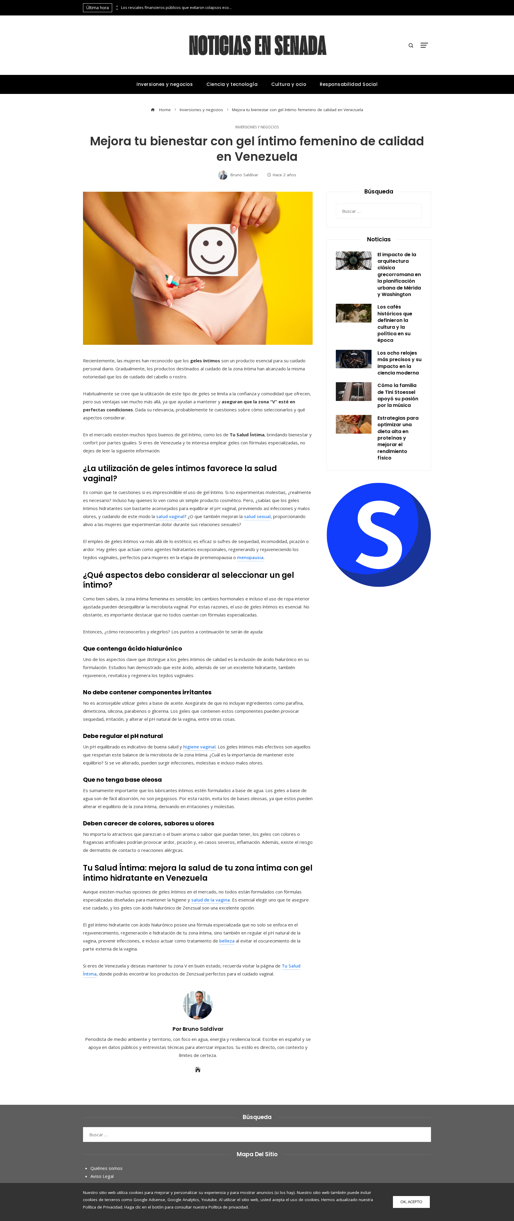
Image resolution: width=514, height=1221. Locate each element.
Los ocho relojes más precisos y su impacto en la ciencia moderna (399, 363)
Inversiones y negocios (257, 127)
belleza (227, 941)
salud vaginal (170, 516)
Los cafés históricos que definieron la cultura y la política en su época (394, 323)
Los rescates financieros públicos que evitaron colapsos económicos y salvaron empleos (177, 7)
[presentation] (116, 6)
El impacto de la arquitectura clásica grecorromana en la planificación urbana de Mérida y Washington (399, 274)
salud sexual (257, 516)
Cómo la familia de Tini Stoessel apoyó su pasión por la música (397, 395)
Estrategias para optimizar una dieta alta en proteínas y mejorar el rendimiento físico (398, 438)
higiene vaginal (199, 747)
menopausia (250, 557)
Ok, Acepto (411, 1201)
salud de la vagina (210, 900)
